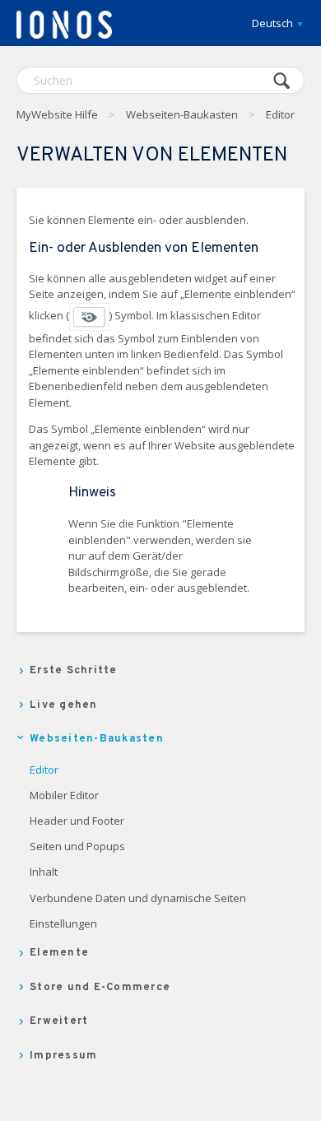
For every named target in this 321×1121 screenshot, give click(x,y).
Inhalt (44, 872)
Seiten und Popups (77, 847)
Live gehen (64, 705)
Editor (280, 114)
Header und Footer (77, 821)
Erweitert (59, 1021)
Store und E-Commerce (100, 987)
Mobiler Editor (64, 795)
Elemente (59, 953)
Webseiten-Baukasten (182, 114)
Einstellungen (63, 924)
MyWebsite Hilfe (57, 114)
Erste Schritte (74, 670)
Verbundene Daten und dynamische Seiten (138, 898)
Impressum (63, 1056)
